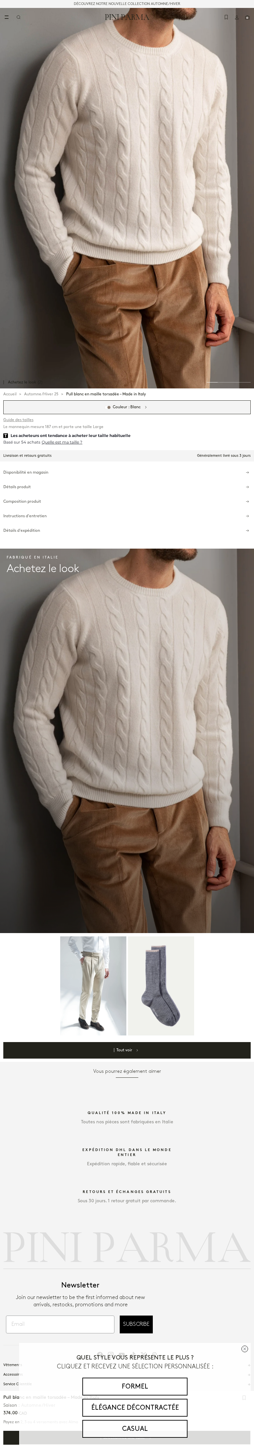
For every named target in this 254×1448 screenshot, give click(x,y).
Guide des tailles (18, 420)
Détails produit (17, 487)
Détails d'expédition (21, 530)
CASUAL (135, 1429)
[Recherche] (18, 17)
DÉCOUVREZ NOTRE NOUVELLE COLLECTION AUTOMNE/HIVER (127, 4)
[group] (127, 198)
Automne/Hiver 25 (41, 394)
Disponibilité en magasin (25, 472)
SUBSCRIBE (136, 1324)
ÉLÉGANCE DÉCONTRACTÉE (135, 1408)
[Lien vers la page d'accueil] (127, 16)
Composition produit (22, 501)
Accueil (10, 394)
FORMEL (135, 1387)
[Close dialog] (244, 1349)
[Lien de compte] (237, 17)
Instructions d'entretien (25, 516)
